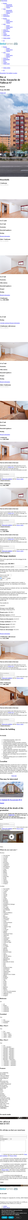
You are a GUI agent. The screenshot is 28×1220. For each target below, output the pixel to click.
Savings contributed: (5, 566)
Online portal (6, 35)
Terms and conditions (7, 479)
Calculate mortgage (5, 323)
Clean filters (3, 1108)
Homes (8, 20)
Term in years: (3, 575)
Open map (14, 775)
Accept (4, 1217)
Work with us (6, 1207)
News (4, 32)
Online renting (6, 38)
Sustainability (6, 16)
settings (17, 1214)
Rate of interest (3, 576)
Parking (8, 7)
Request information (5, 236)
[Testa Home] (3, 0)
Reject (11, 1217)
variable (8, 578)
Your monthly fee (4, 603)
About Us (5, 14)
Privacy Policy (13, 1155)
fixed (3, 578)
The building (9, 73)
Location (15, 73)
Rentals (5, 3)
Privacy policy (20, 479)
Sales (4, 9)
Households (9, 4)
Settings (18, 1217)
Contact (5, 34)
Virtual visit (3, 92)
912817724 (11, 467)
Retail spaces (9, 6)
